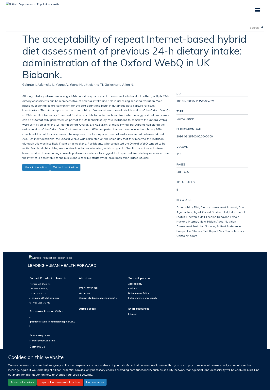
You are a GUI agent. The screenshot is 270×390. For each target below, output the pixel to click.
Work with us (88, 287)
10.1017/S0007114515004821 (195, 101)
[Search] (262, 27)
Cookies (132, 288)
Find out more (95, 382)
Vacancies (84, 293)
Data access (87, 308)
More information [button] (36, 167)
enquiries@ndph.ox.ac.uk (45, 298)
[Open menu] (257, 10)
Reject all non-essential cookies (60, 382)
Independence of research (142, 298)
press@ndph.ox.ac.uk (43, 340)
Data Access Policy (138, 293)
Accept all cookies (22, 382)
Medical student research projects (98, 298)
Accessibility (135, 283)
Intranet (133, 314)
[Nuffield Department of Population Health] (32, 3)
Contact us (37, 346)
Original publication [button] (65, 167)
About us (85, 278)
